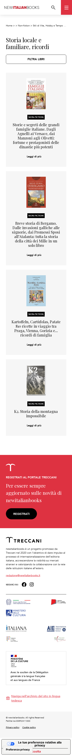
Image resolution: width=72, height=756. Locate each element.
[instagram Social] (31, 584)
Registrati (21, 514)
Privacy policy (12, 727)
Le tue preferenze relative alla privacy (39, 744)
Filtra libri (36, 59)
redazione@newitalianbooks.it (23, 575)
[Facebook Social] (24, 584)
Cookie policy (29, 727)
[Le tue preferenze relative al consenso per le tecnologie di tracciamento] (18, 749)
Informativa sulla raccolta (23, 751)
